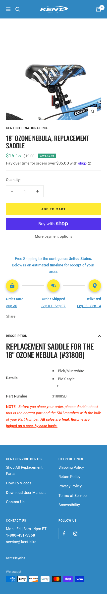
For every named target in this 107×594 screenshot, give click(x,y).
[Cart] (98, 9)
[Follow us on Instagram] (75, 533)
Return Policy (69, 476)
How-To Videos (19, 483)
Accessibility (69, 505)
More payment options (53, 236)
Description (16, 336)
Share (10, 316)
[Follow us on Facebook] (64, 533)
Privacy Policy (70, 486)
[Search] (17, 9)
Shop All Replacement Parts (24, 470)
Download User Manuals (26, 492)
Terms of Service (72, 495)
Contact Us (15, 502)
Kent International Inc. (27, 128)
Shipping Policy (71, 467)
